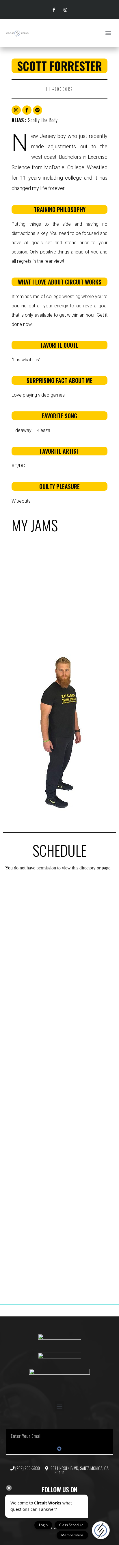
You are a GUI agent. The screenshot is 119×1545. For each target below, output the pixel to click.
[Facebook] (26, 110)
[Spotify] (37, 110)
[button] (108, 33)
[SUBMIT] (59, 1448)
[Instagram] (65, 10)
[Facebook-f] (54, 10)
